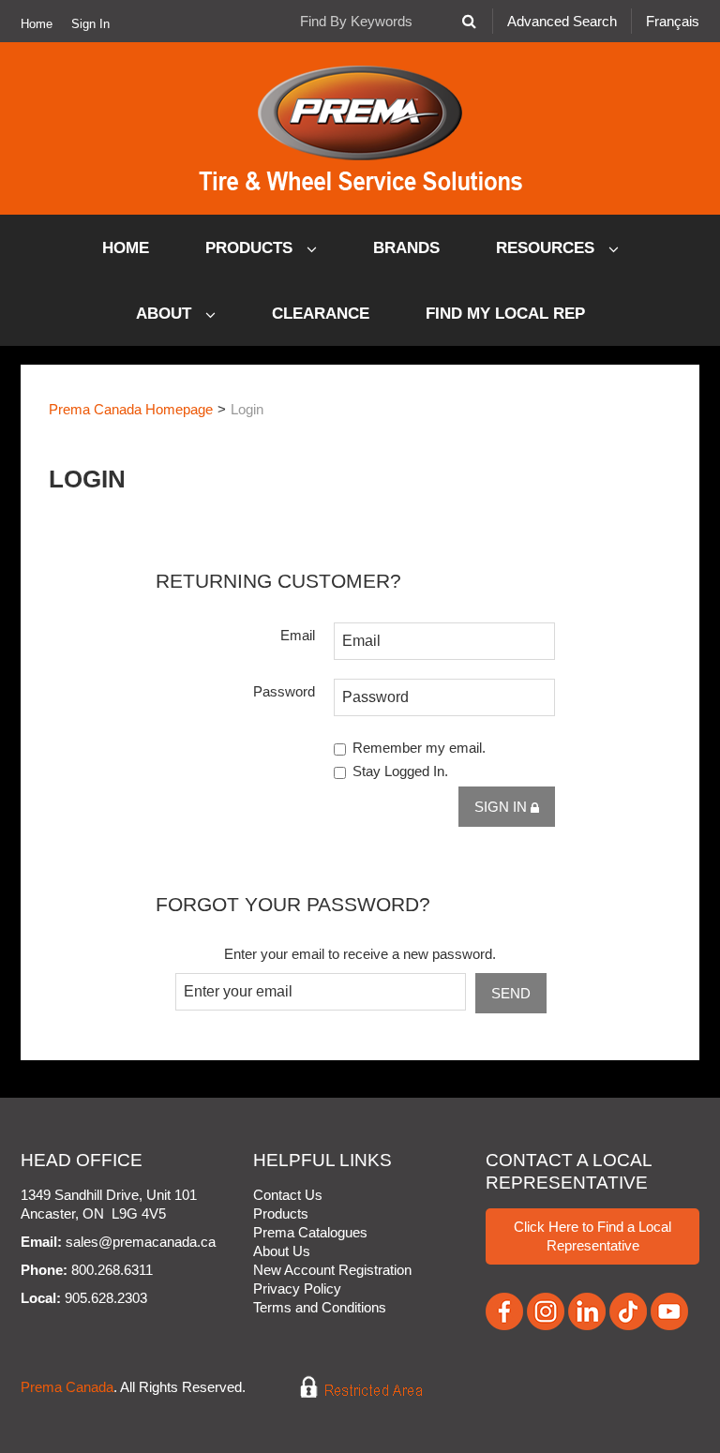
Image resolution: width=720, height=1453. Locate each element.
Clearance (320, 313)
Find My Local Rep (505, 313)
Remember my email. (419, 748)
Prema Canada (67, 1388)
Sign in (502, 807)
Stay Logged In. (400, 771)
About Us (281, 1251)
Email (297, 635)
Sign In (90, 24)
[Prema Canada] (360, 128)
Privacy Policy (297, 1288)
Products (251, 248)
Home (36, 24)
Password (284, 691)
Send (511, 993)
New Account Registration (332, 1270)
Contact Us (287, 1195)
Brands (406, 248)
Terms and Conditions (319, 1307)
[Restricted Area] (348, 1388)
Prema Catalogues (310, 1232)
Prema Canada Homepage (131, 409)
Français (672, 21)
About (166, 313)
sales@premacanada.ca (141, 1242)
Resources (547, 248)
